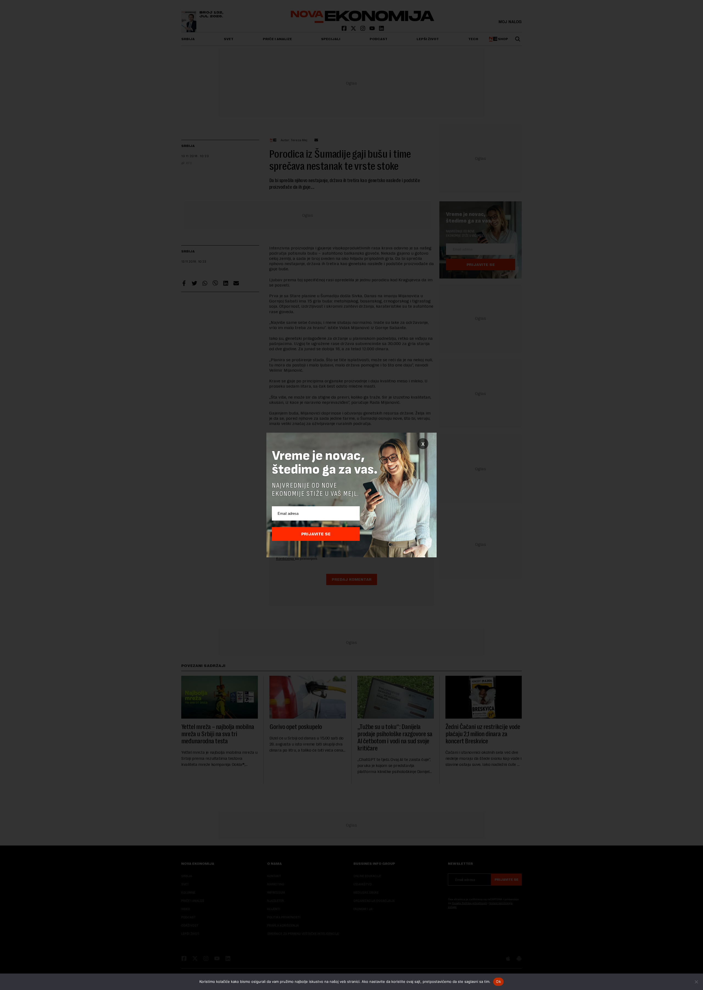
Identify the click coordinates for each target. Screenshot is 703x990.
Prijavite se (316, 534)
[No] (696, 982)
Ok (498, 981)
